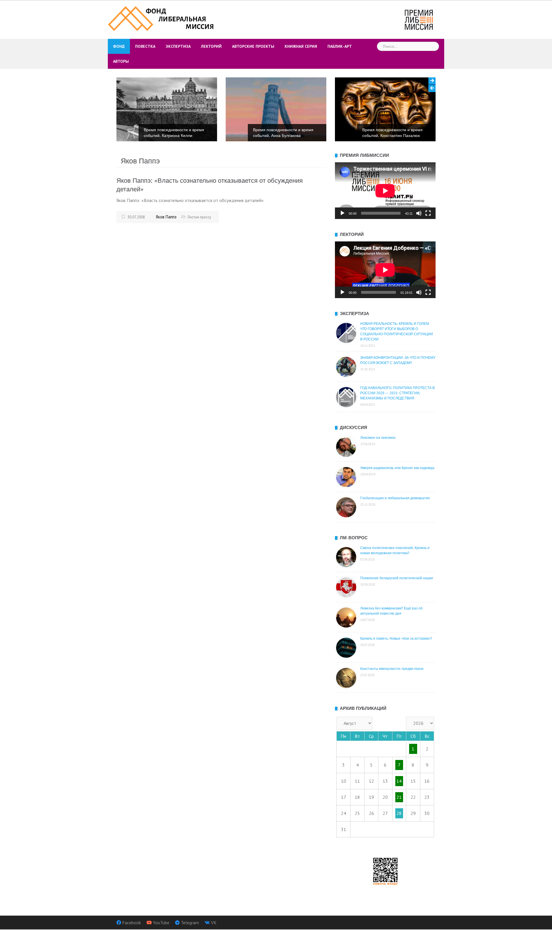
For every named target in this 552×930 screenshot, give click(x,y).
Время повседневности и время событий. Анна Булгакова (175, 132)
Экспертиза (178, 46)
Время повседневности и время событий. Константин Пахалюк (284, 132)
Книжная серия (301, 46)
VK (213, 922)
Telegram (190, 922)
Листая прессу (199, 217)
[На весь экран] (428, 213)
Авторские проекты (253, 46)
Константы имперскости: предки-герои (391, 669)
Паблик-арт (339, 46)
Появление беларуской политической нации (396, 578)
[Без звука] (419, 213)
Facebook (131, 922)
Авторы (121, 61)
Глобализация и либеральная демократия (395, 498)
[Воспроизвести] (342, 213)
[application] (385, 190)
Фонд (119, 46)
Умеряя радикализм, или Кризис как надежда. (397, 468)
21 (399, 797)
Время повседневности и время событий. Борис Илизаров (394, 132)
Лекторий (211, 46)
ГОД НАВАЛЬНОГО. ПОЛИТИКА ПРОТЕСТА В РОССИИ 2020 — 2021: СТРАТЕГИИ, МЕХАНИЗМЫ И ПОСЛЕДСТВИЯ (397, 393)
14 (399, 781)
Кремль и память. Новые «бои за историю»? (396, 638)
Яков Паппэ (166, 217)
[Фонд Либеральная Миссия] (162, 18)
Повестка (145, 46)
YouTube (161, 922)
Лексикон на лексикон (378, 438)
